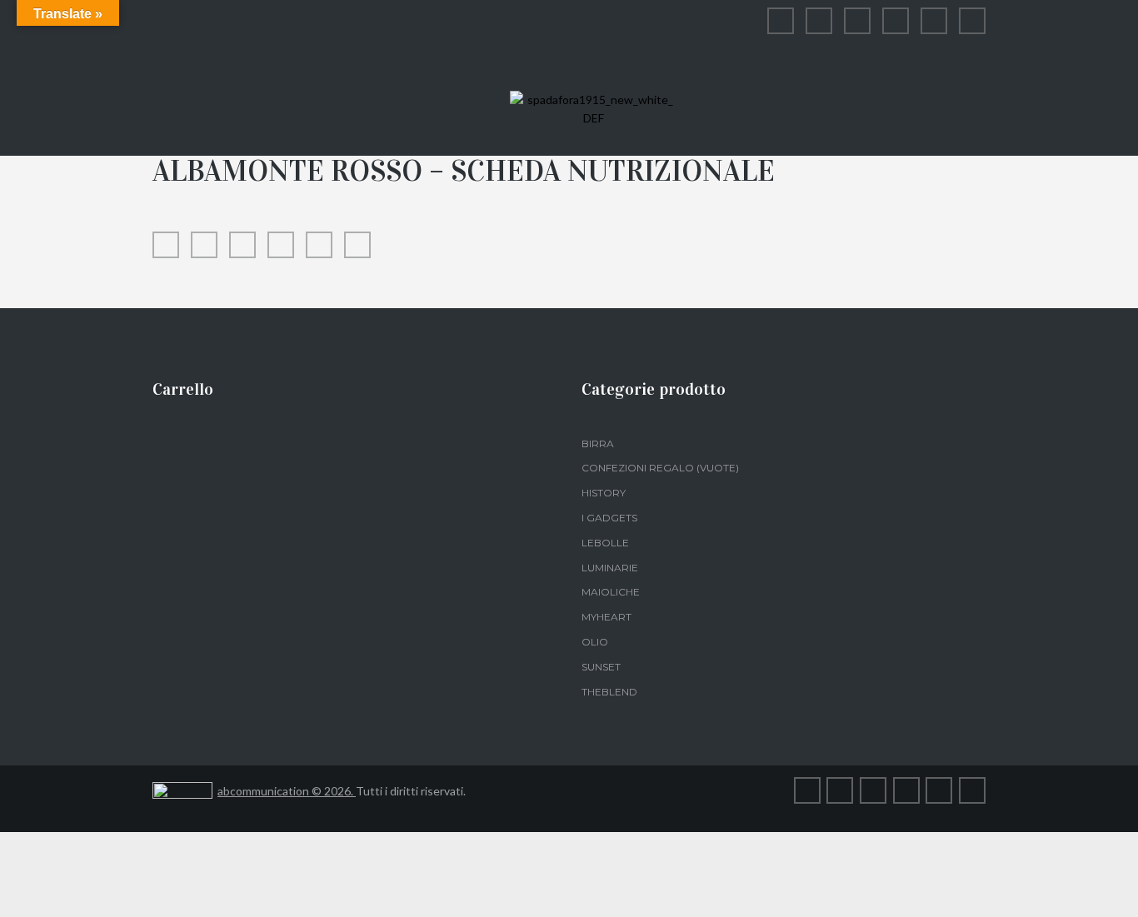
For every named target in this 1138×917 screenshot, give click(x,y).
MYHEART (606, 617)
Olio (594, 641)
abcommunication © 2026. (286, 791)
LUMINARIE (609, 567)
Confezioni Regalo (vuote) (660, 467)
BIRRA (597, 443)
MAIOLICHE (610, 592)
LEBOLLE (605, 542)
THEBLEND (609, 691)
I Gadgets (609, 517)
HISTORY (603, 492)
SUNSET (601, 666)
